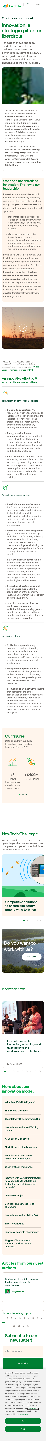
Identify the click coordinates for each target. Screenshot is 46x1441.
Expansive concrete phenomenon (22, 1232)
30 (14, 1326)
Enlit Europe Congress (16, 1111)
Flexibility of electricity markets (21, 1147)
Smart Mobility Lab (14, 1224)
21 (37, 1318)
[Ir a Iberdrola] (12, 7)
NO (23, 1421)
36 (28, 1326)
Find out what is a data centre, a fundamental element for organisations (21, 1282)
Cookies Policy (33, 1408)
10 (20, 1318)
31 (19, 1326)
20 (33, 1318)
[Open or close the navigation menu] (26, 10)
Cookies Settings (22, 1414)
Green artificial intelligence (19, 1167)
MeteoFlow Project (14, 1196)
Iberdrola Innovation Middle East (21, 1215)
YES (23, 1429)
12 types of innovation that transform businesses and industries (18, 1243)
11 (24, 1318)
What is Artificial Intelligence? (20, 1102)
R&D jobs (31, 957)
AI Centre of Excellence (17, 1139)
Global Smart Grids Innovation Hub (23, 1119)
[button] (19, 794)
